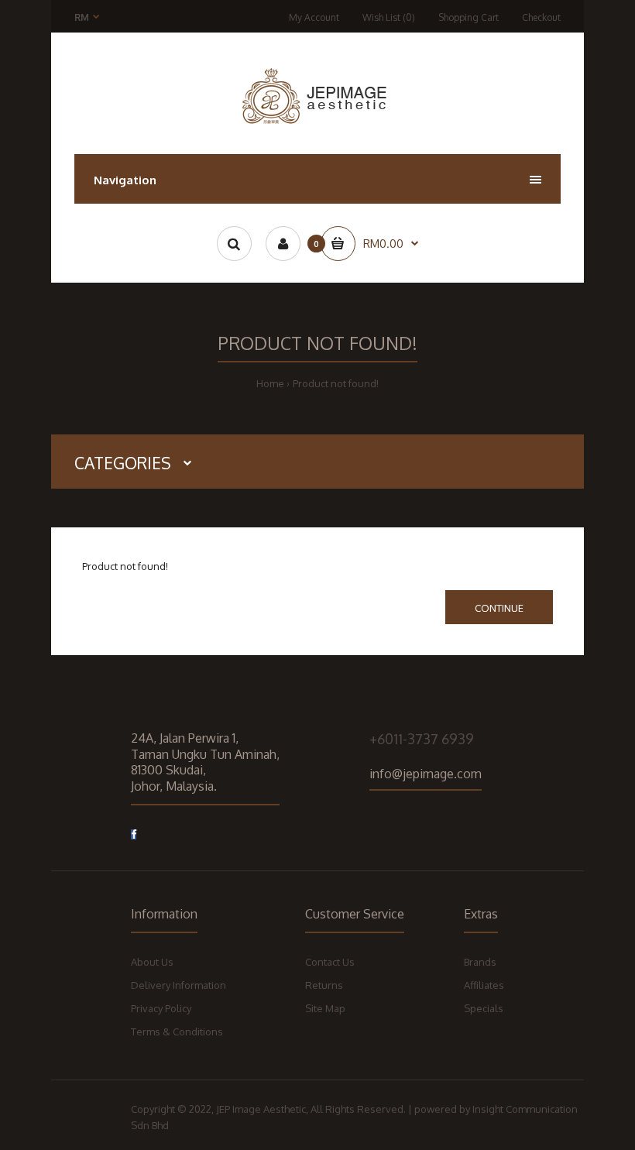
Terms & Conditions (177, 1031)
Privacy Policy (161, 1008)
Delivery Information (178, 985)
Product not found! (336, 383)
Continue (499, 608)
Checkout (541, 17)
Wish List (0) (388, 17)
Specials (483, 1008)
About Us (152, 962)
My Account (314, 17)
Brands (480, 962)
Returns (324, 985)
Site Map (325, 1008)
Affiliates (484, 985)
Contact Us (330, 962)
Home (270, 383)
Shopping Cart (468, 17)
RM (81, 17)
